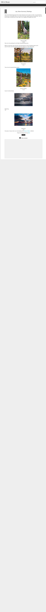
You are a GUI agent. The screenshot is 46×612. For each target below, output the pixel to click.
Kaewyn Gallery (27, 131)
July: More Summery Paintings (23, 11)
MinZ (29, 132)
